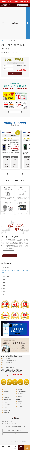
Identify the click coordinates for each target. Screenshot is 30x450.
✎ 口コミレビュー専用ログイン (15, 430)
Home (2, 40)
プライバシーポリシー (16, 426)
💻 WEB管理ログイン (15, 433)
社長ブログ (7, 426)
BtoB (23, 426)
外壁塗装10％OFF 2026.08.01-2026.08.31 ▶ (15, 1)
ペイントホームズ (5, 5)
